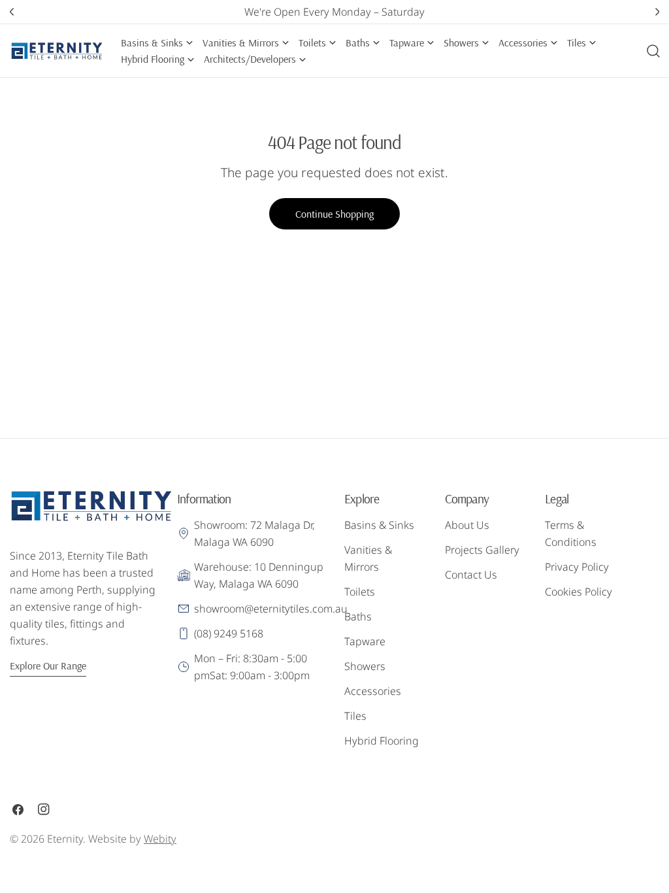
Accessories (372, 691)
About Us (467, 525)
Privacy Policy (577, 567)
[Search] (653, 51)
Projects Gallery (482, 550)
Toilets (359, 591)
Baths (358, 616)
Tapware (364, 641)
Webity (160, 839)
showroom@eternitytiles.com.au (271, 608)
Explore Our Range (48, 665)
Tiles (355, 716)
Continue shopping (334, 213)
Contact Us (471, 574)
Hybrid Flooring (381, 740)
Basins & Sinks (379, 525)
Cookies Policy (578, 591)
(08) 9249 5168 (228, 633)
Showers (364, 666)
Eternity (65, 839)
